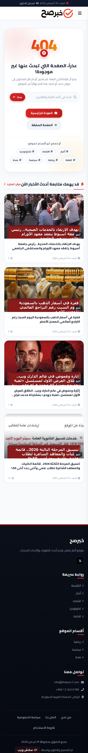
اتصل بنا (50, 717)
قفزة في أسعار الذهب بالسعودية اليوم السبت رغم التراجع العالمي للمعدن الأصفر (46, 319)
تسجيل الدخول (27, 3)
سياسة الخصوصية (29, 717)
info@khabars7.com (66, 682)
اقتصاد (77, 601)
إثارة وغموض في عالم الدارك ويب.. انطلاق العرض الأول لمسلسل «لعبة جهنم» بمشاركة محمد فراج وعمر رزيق (47, 395)
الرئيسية (76, 585)
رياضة (77, 642)
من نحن (66, 717)
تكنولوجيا (75, 608)
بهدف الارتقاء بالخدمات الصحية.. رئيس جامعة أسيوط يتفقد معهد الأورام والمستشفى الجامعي (46, 246)
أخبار (78, 593)
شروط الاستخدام (44, 727)
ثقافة (77, 616)
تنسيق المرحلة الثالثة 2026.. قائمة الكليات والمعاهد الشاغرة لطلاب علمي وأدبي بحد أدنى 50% (45, 466)
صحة (78, 657)
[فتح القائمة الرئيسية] (80, 13)
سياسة (76, 649)
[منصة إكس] (80, 561)
